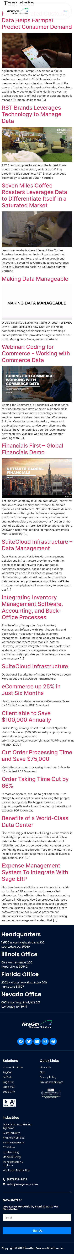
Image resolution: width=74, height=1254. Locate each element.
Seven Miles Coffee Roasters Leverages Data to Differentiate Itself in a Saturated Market (34, 195)
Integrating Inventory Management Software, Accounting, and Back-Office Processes (32, 607)
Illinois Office (19, 954)
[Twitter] (29, 1041)
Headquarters (21, 934)
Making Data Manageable (35, 278)
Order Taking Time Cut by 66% (35, 782)
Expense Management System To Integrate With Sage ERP (35, 872)
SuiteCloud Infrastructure (35, 666)
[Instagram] (45, 1041)
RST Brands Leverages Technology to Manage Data (31, 114)
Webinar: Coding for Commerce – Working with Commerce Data (36, 353)
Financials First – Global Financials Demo (32, 448)
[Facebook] (20, 1041)
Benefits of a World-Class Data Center (35, 821)
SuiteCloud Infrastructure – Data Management (37, 545)
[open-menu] (65, 11)
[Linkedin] (37, 1041)
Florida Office (20, 974)
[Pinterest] (53, 1041)
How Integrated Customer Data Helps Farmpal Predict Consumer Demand (37, 20)
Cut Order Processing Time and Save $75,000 (37, 755)
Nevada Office (21, 994)
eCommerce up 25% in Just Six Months (31, 689)
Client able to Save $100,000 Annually (26, 716)
